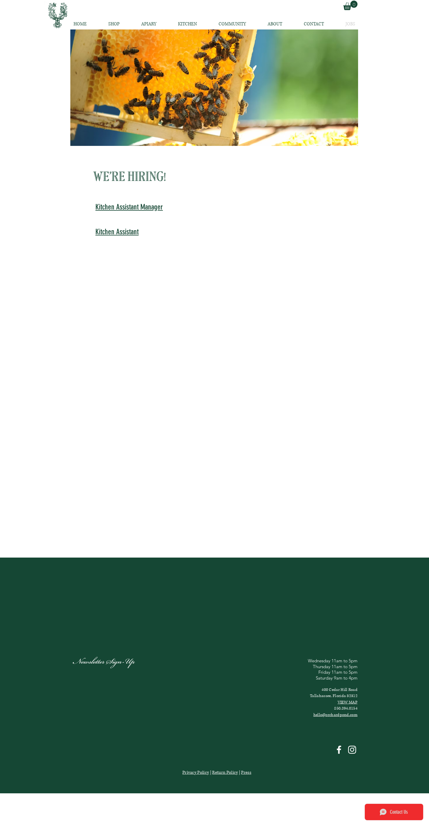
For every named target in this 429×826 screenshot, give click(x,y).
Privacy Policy (195, 772)
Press (246, 772)
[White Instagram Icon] (352, 749)
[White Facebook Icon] (339, 749)
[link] (350, 5)
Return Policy (225, 772)
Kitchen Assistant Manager (129, 207)
